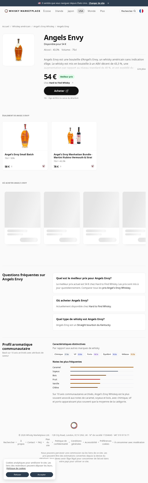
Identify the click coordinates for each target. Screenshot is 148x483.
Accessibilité (91, 442)
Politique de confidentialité (61, 442)
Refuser (17, 474)
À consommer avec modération (129, 442)
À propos (21, 442)
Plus (102, 11)
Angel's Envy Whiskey (44, 26)
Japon (71, 11)
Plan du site (48, 442)
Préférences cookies (105, 442)
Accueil (5, 26)
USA (81, 11)
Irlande (59, 11)
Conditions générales (76, 442)
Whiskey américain (21, 26)
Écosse (47, 11)
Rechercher (9, 442)
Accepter (42, 474)
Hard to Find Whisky (100, 306)
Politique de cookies (16, 468)
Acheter (59, 91)
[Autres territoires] (141, 11)
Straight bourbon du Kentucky (93, 325)
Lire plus (141, 69)
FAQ (40, 442)
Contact (31, 442)
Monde (92, 11)
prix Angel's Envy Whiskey (116, 287)
